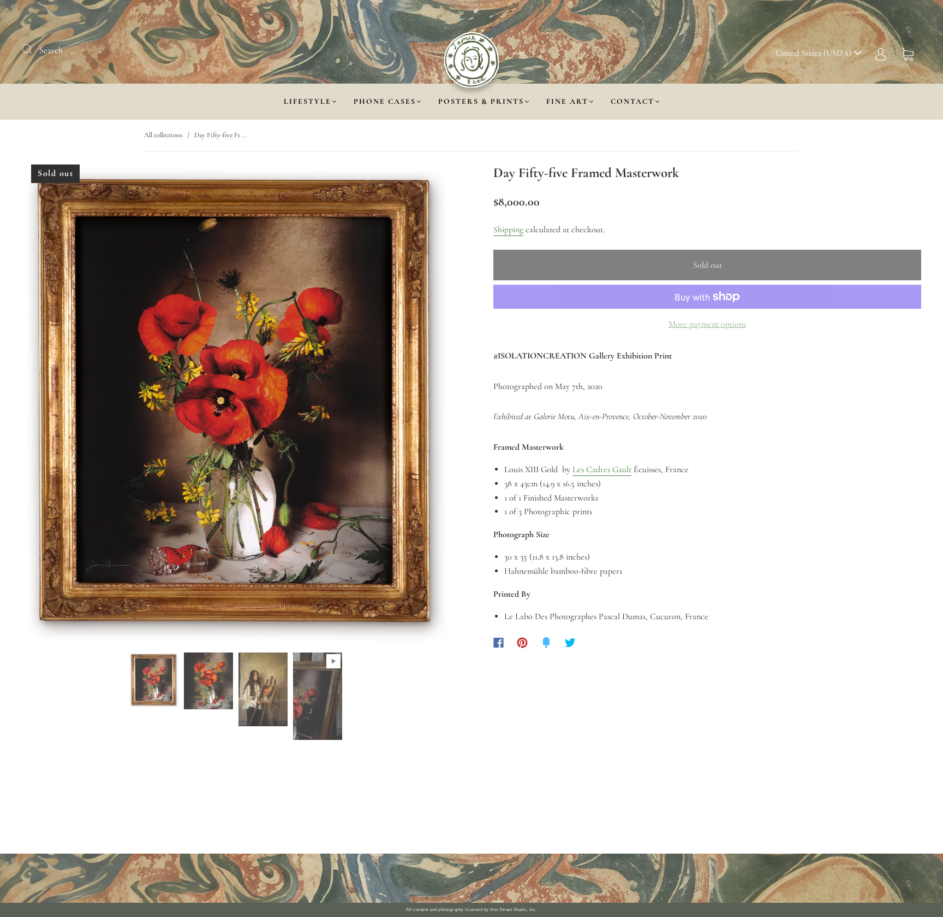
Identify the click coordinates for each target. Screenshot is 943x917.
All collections (163, 135)
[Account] (881, 53)
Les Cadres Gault (601, 469)
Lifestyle (307, 101)
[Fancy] (546, 643)
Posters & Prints (481, 101)
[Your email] (580, 878)
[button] (65, 406)
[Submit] (34, 49)
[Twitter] (570, 643)
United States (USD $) (814, 53)
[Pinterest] (522, 643)
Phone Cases (385, 101)
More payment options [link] (707, 324)
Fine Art (567, 101)
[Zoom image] (235, 406)
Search (51, 50)
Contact (632, 101)
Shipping (508, 229)
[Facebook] (498, 643)
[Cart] (907, 53)
